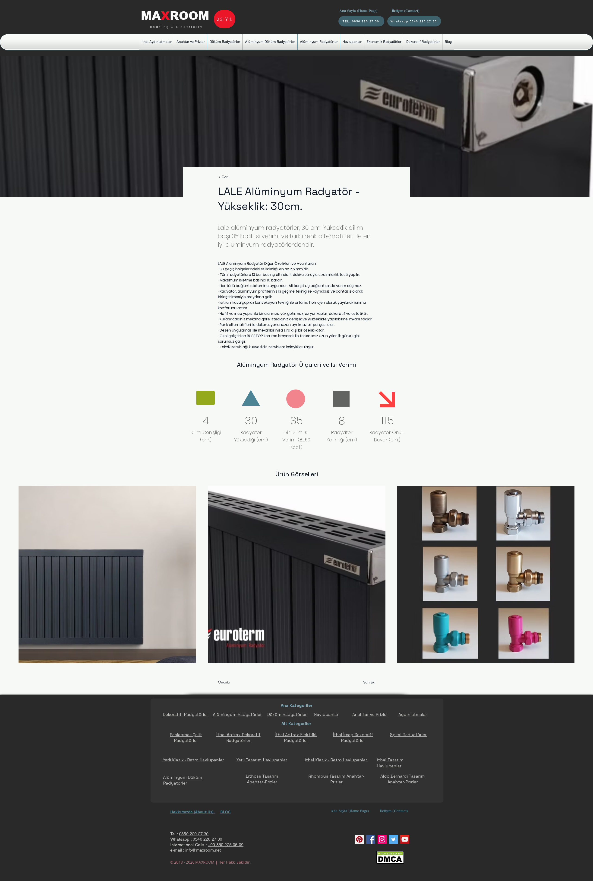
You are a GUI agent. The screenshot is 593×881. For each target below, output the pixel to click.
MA (151, 15)
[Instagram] (382, 839)
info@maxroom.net (203, 850)
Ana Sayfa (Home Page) (358, 10)
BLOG (225, 811)
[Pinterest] (359, 839)
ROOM (189, 15)
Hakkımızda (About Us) (192, 811)
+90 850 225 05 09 (225, 844)
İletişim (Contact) (406, 10)
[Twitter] (393, 839)
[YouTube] (404, 839)
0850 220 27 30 (194, 833)
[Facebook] (370, 839)
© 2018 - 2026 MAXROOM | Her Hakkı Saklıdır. (210, 862)
